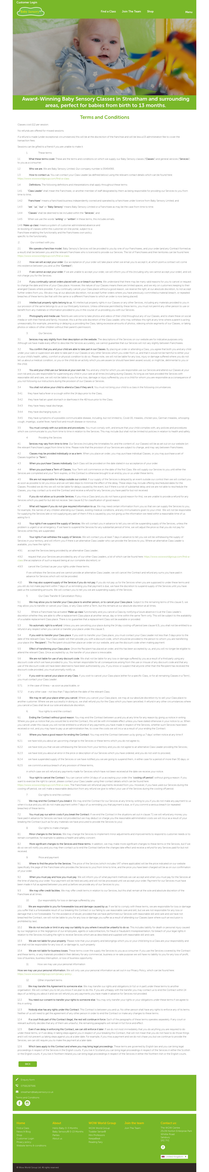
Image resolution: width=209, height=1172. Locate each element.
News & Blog (24, 1132)
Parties (56, 1135)
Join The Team (131, 11)
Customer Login (27, 2)
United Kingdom (174, 1157)
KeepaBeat (94, 1138)
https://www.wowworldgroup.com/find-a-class (43, 179)
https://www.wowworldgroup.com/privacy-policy (45, 974)
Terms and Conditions (27, 1098)
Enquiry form (28, 1080)
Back (27, 1064)
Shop (150, 11)
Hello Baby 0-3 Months (65, 1128)
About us (57, 1138)
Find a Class (108, 11)
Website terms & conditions (31, 1146)
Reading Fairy (96, 1142)
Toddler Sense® (97, 1132)
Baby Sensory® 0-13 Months (67, 1132)
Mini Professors (97, 1135)
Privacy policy (24, 1142)
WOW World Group (99, 1128)
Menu (188, 12)
